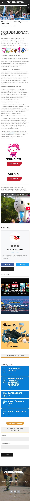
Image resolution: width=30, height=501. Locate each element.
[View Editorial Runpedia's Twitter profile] (15, 246)
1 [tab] (14, 350)
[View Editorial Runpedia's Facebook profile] (12, 246)
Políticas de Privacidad (15, 496)
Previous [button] (3, 334)
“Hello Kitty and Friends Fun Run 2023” (13, 133)
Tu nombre (3, 435)
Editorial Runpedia (5, 26)
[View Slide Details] (15, 335)
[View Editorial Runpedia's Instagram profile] (18, 246)
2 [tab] (15, 350)
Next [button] (27, 334)
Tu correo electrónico (5, 443)
